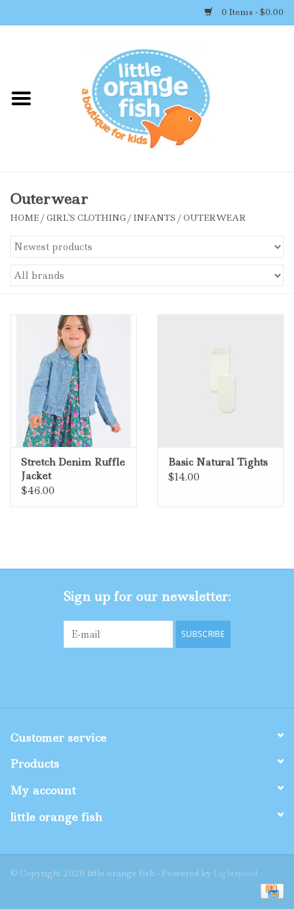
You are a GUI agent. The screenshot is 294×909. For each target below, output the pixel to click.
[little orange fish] (168, 98)
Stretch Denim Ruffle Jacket (73, 469)
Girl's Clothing (86, 217)
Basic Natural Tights (218, 462)
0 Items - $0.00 (251, 12)
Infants (154, 217)
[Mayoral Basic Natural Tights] (220, 380)
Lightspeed (235, 873)
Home (24, 217)
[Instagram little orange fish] (184, 676)
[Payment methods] (270, 890)
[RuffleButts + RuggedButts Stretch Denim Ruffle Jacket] (73, 380)
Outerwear (214, 217)
